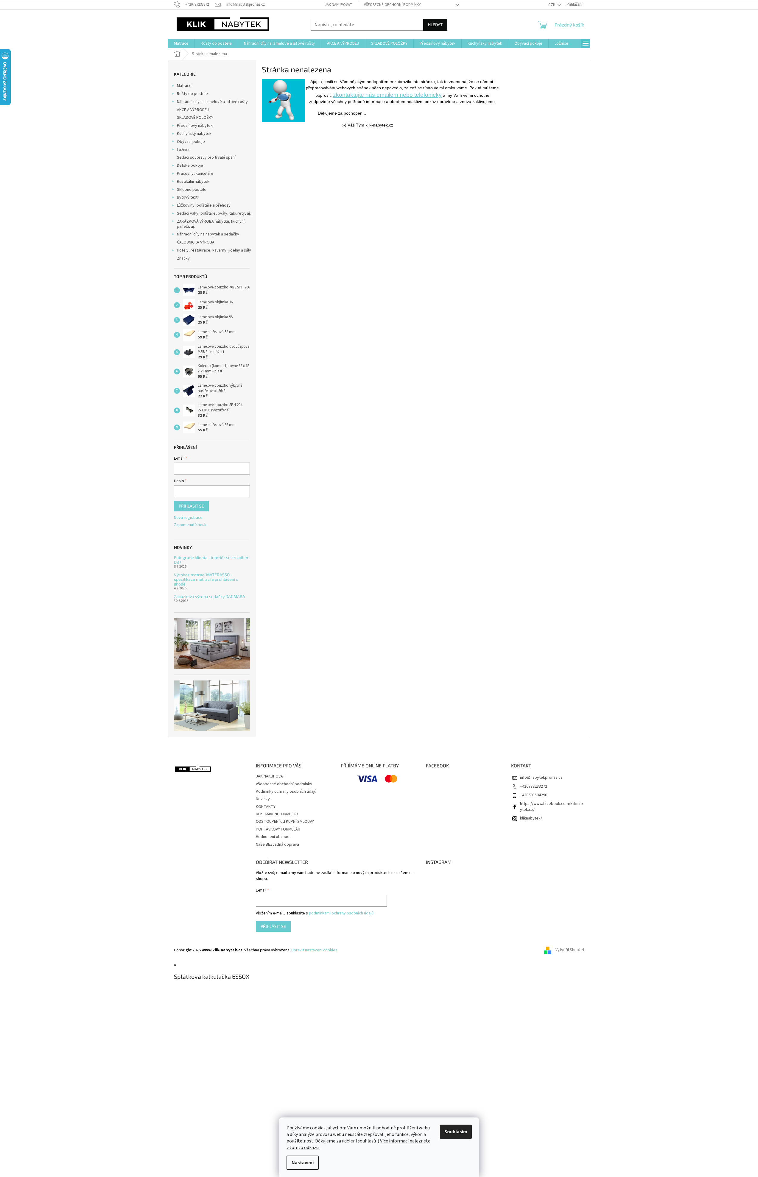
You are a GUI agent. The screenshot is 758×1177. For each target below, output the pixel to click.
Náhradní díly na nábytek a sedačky (208, 234)
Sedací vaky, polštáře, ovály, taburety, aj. (214, 213)
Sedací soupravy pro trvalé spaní (206, 157)
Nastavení (303, 1162)
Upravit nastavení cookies (314, 950)
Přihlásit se (191, 505)
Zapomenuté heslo (191, 525)
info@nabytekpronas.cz (541, 777)
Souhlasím (455, 1131)
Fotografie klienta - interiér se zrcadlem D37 (211, 559)
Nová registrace (188, 518)
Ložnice (184, 150)
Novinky (263, 799)
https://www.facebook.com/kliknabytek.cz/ (551, 806)
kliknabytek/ (531, 818)
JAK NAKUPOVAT (338, 4)
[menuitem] (181, 43)
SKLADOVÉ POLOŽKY (195, 118)
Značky (183, 258)
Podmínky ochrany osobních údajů (286, 791)
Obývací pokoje (191, 142)
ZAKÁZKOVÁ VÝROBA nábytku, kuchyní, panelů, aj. (211, 224)
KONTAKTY (266, 807)
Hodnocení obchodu (274, 837)
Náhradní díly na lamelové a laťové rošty (212, 102)
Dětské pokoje (190, 165)
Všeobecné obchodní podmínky (392, 4)
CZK (552, 4)
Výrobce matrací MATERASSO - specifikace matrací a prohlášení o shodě (206, 579)
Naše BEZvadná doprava (277, 844)
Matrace (184, 86)
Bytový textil (188, 197)
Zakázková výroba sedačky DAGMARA (209, 596)
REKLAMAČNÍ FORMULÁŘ (277, 814)
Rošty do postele (192, 94)
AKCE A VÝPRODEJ (193, 110)
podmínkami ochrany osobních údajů (341, 913)
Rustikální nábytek (193, 182)
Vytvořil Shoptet (569, 950)
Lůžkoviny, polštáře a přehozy (204, 205)
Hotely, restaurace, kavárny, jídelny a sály (214, 250)
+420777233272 (533, 786)
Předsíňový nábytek (195, 126)
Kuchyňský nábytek (194, 134)
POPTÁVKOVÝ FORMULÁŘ (278, 829)
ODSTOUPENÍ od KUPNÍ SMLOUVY (285, 822)
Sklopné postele (191, 190)
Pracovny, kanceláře (195, 174)
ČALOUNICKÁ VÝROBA (195, 242)
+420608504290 (533, 795)
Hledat (435, 24)
